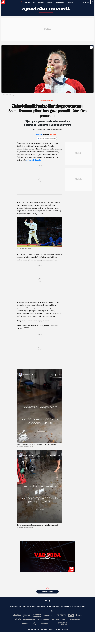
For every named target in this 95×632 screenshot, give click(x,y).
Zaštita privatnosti (53, 606)
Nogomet (27, 2)
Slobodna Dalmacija (33, 160)
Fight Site (70, 2)
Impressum (13, 606)
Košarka (49, 2)
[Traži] (92, 2)
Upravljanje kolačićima (47, 611)
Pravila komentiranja (38, 606)
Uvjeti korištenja (24, 606)
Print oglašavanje (79, 606)
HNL (34, 2)
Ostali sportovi (59, 2)
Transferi (41, 2)
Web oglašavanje (66, 606)
